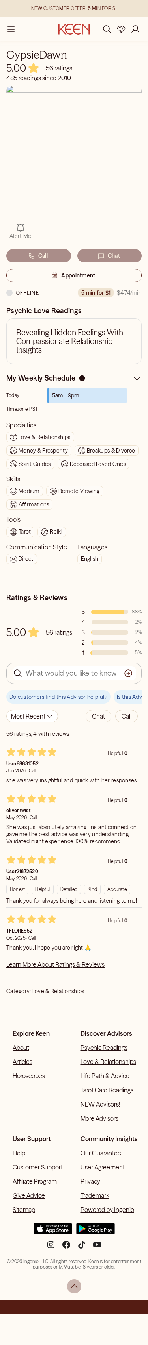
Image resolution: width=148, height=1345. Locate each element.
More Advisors (99, 1118)
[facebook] (66, 1248)
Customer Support (38, 1167)
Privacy (90, 1181)
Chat (114, 255)
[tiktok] (81, 1248)
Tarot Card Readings (107, 1090)
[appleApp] (53, 1232)
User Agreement (103, 1167)
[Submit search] (128, 673)
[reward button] (121, 29)
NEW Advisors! (100, 1104)
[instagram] (51, 1248)
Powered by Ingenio (107, 1210)
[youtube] (97, 1248)
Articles (22, 1062)
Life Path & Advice (105, 1076)
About (21, 1047)
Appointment (78, 275)
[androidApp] (95, 1232)
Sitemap (24, 1210)
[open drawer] (11, 29)
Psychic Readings (104, 1047)
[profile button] (135, 29)
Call (43, 255)
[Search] (107, 29)
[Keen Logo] (74, 29)
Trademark (95, 1195)
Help (19, 1153)
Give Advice (29, 1195)
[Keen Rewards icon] (121, 29)
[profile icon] (135, 29)
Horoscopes (29, 1076)
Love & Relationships (58, 991)
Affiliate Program (35, 1181)
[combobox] (32, 716)
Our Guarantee (101, 1153)
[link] (59, 68)
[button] (98, 716)
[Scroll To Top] (74, 1286)
